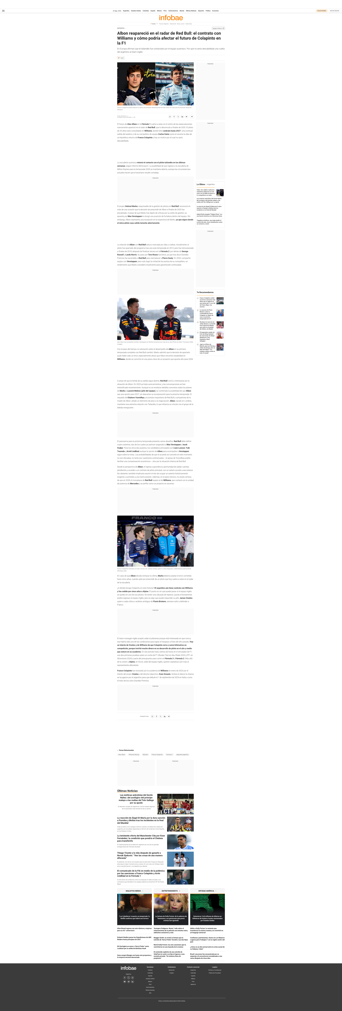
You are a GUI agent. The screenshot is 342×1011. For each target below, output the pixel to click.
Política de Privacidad (215, 973)
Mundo (182, 11)
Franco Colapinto (164, 24)
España (153, 11)
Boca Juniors (180, 24)
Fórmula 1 (169, 754)
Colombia (146, 11)
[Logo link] (171, 17)
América (150, 970)
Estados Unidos (136, 11)
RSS (150, 993)
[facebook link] (124, 977)
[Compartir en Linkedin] (182, 116)
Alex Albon (121, 754)
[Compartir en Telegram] (186, 116)
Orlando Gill (173, 24)
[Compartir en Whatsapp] (170, 116)
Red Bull (145, 754)
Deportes (201, 11)
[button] (3, 11)
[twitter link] (128, 977)
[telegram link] (128, 981)
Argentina (126, 11)
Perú (165, 11)
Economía (215, 11)
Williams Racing (134, 754)
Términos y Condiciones (214, 970)
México (159, 11)
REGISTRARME (322, 10)
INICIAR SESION (334, 10)
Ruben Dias (189, 24)
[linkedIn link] (132, 981)
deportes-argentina (182, 754)
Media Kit (193, 984)
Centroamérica (173, 11)
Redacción (172, 970)
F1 (157, 24)
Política (208, 11)
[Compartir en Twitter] (178, 116)
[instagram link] (132, 977)
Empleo (172, 973)
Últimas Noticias (191, 11)
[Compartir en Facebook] (174, 116)
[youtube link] (124, 981)
